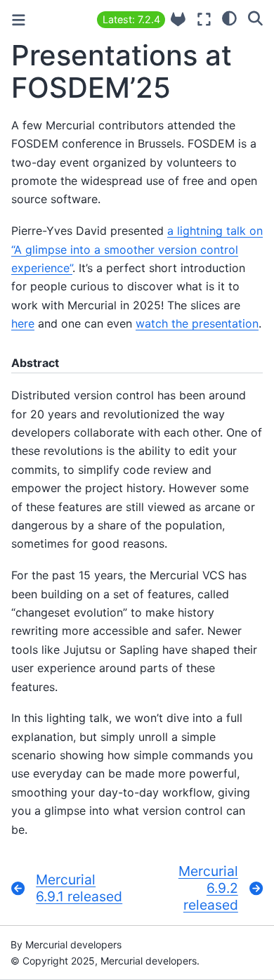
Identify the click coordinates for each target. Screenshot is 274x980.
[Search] (255, 18)
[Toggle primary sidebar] (19, 20)
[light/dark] (229, 18)
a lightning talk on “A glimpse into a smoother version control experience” (137, 249)
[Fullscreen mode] (204, 19)
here (22, 323)
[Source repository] (178, 19)
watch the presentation (197, 323)
